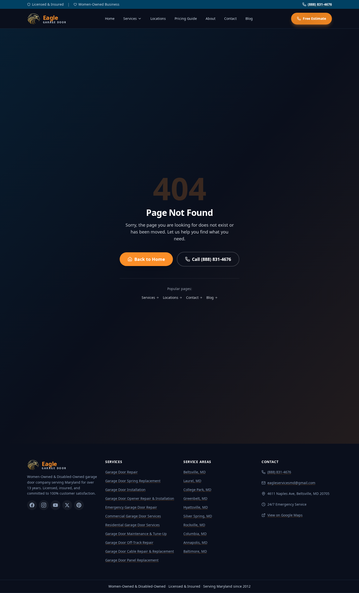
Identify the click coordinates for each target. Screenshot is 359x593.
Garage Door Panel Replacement (131, 560)
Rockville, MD (194, 525)
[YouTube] (55, 505)
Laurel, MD (192, 480)
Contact (230, 18)
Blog (249, 18)
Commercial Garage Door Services (133, 516)
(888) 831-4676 (320, 4)
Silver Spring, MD (197, 516)
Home (110, 18)
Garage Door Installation (125, 489)
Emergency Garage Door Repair (131, 507)
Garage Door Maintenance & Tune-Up (136, 533)
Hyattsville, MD (195, 507)
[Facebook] (32, 505)
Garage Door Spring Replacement (132, 480)
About (210, 18)
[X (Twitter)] (67, 505)
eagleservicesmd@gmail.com (291, 482)
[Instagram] (44, 505)
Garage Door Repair (121, 472)
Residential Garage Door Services (132, 525)
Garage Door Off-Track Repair (129, 542)
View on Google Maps (285, 515)
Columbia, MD (195, 533)
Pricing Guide (186, 18)
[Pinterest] (79, 505)
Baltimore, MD (195, 551)
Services (130, 18)
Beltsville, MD (194, 472)
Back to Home (149, 259)
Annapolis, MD (195, 542)
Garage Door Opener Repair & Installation (139, 498)
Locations (158, 18)
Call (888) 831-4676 (211, 259)
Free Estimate (314, 18)
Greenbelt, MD (195, 498)
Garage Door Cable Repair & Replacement (139, 551)
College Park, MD (197, 489)
